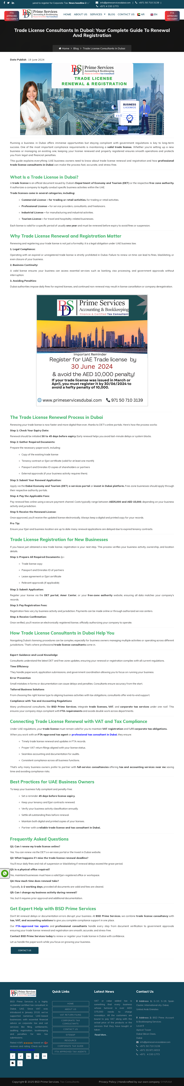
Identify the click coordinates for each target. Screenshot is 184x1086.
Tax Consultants (69, 1081)
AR (142, 14)
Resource (70, 1040)
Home (67, 14)
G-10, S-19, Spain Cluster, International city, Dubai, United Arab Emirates (155, 1005)
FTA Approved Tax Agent (172, 16)
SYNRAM (166, 1081)
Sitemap (70, 1035)
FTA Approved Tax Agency (12, 16)
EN (155, 14)
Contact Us (126, 14)
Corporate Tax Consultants (70, 1022)
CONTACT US (24, 950)
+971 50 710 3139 (149, 2)
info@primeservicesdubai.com (115, 2)
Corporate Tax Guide (71, 1046)
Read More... (101, 1034)
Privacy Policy (107, 1081)
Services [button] (96, 14)
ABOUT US (70, 1009)
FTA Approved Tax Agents (70, 1051)
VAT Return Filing (70, 1015)
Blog (111, 14)
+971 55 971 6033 (150, 1050)
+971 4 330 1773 (109, 6)
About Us (80, 14)
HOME (70, 1003)
